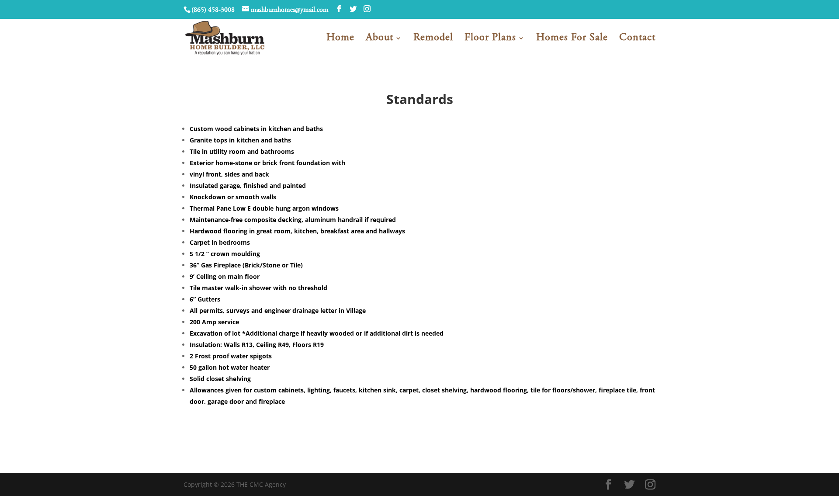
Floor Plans (490, 39)
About (379, 39)
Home (340, 39)
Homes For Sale (572, 39)
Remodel (433, 39)
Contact (637, 39)
